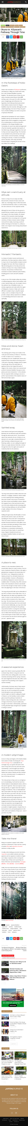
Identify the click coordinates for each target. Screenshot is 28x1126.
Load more (13, 1043)
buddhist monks (5, 928)
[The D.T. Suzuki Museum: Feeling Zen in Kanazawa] (21, 1070)
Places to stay (22, 1120)
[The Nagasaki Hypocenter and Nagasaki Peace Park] (21, 1056)
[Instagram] (16, 1113)
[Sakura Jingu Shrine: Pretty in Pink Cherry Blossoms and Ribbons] (5, 977)
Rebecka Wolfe (5, 34)
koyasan (7, 925)
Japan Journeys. (10, 920)
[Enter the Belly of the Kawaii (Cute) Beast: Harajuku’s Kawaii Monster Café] (5, 1024)
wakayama (14, 932)
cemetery (11, 926)
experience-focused (17, 846)
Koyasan (7, 25)
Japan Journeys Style (14, 1118)
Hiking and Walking (4, 965)
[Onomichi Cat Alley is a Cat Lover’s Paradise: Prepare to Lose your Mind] (7, 1056)
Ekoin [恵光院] (10, 863)
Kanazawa (17, 1073)
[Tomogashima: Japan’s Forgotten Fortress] (5, 1038)
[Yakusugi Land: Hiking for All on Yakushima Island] (5, 963)
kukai (21, 928)
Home (2, 23)
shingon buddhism (14, 928)
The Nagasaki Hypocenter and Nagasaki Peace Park (20, 1062)
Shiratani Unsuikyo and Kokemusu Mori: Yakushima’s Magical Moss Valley (18, 970)
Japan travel (4, 926)
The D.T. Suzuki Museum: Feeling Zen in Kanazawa (20, 1077)
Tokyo (3, 979)
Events (10, 1121)
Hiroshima (4, 1058)
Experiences (12, 25)
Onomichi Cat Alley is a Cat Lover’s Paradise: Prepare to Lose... (7, 1062)
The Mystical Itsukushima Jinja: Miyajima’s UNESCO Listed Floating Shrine (7, 949)
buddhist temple (17, 926)
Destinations (7, 23)
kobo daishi (4, 930)
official (7, 846)
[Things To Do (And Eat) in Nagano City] (5, 1031)
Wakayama (13, 23)
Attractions (3, 26)
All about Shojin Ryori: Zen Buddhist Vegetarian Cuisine (20, 949)
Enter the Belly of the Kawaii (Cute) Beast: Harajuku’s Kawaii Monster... (18, 1024)
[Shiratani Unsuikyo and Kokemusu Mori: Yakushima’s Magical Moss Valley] (5, 970)
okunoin (10, 930)
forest (9, 932)
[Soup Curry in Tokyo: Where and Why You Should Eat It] (7, 1070)
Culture (20, 25)
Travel (9, 1120)
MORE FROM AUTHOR (8, 958)
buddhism (4, 932)
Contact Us (16, 1121)
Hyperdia (3, 854)
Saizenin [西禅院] (19, 863)
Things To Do (22, 26)
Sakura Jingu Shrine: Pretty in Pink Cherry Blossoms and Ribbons (18, 977)
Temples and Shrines (9, 26)
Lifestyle (16, 25)
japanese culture (16, 930)
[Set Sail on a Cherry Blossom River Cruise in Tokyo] (5, 1017)
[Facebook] (12, 1113)
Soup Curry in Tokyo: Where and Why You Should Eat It (6, 1077)
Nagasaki (16, 1058)
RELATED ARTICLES (7, 955)
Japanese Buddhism (15, 925)
